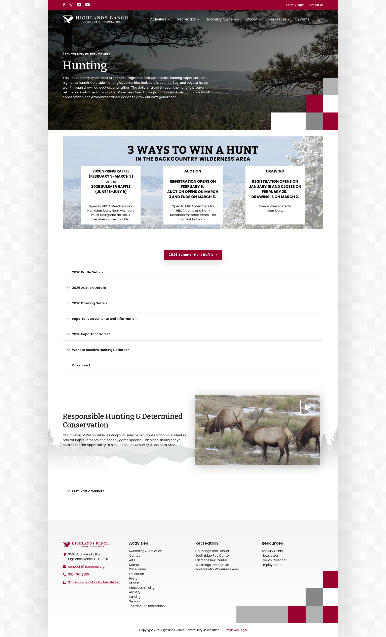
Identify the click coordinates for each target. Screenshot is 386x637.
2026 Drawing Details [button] (89, 303)
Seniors (134, 601)
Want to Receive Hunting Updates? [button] (100, 350)
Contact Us (315, 5)
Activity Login (295, 5)
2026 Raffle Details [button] (87, 272)
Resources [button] (278, 19)
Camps (134, 555)
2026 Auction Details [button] (89, 287)
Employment (271, 565)
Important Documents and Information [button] (104, 318)
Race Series (138, 569)
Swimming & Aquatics (145, 551)
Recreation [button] (186, 19)
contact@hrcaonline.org (86, 566)
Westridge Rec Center (212, 565)
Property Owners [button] (221, 19)
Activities (138, 543)
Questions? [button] (81, 365)
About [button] (252, 19)
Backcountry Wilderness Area (217, 569)
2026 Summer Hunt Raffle (191, 254)
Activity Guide (272, 551)
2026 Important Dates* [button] (91, 334)
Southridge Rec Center (212, 555)
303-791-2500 (78, 574)
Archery (135, 592)
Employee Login (236, 630)
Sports (134, 565)
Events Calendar (274, 560)
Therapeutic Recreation (147, 606)
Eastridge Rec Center (211, 560)
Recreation (206, 543)
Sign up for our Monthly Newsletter (94, 582)
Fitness (134, 583)
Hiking (133, 578)
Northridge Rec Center (212, 551)
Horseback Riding (142, 588)
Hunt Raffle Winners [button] (88, 491)
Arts (132, 560)
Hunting (135, 597)
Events (304, 19)
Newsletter (270, 555)
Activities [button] (158, 19)
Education (136, 574)
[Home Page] (86, 544)
